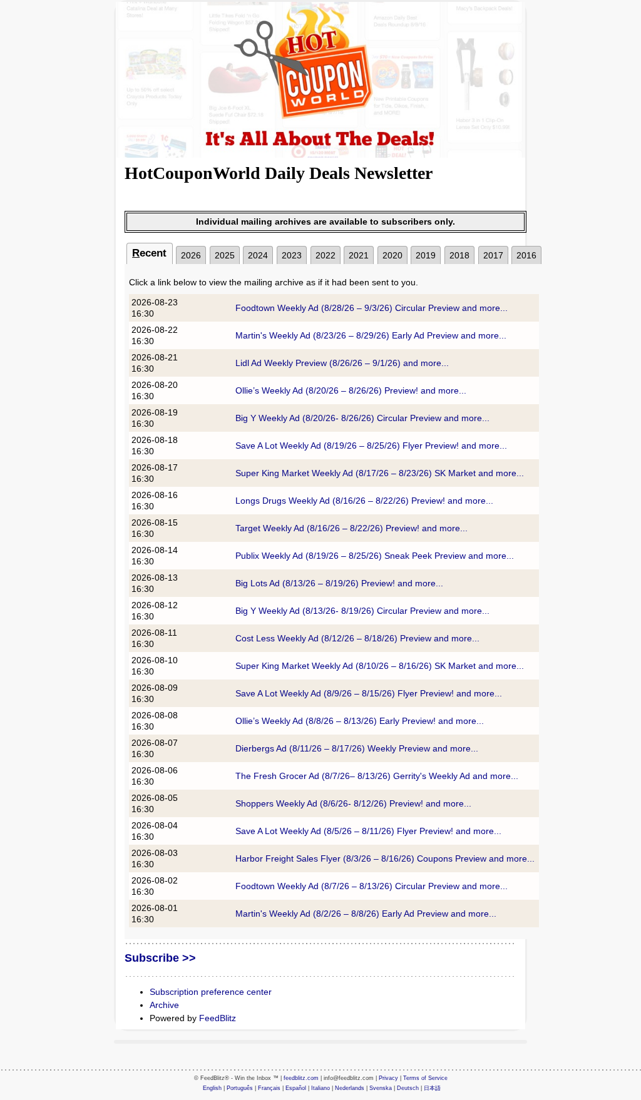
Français (269, 1088)
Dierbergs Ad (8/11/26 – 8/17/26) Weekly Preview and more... (356, 748)
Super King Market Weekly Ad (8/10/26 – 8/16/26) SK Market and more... (379, 666)
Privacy (388, 1078)
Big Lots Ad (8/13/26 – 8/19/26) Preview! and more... (339, 583)
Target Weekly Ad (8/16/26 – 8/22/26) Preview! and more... (351, 528)
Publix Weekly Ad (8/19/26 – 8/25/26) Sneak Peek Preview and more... (374, 556)
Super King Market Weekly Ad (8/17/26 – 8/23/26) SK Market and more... (379, 473)
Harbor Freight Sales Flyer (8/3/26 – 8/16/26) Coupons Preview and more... (385, 858)
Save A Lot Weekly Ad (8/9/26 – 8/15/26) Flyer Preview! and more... (368, 693)
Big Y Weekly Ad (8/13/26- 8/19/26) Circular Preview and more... (362, 611)
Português (240, 1088)
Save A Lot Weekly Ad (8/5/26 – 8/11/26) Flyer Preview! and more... (368, 831)
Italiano (320, 1088)
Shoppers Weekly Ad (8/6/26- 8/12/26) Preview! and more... (353, 803)
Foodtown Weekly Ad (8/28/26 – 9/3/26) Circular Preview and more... (371, 308)
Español (295, 1088)
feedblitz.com (301, 1078)
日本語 (432, 1088)
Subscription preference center (211, 992)
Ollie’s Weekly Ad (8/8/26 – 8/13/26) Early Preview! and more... (359, 721)
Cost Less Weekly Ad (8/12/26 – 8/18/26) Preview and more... (357, 638)
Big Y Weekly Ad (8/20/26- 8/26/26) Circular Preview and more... (362, 418)
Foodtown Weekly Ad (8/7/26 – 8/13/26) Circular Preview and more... (371, 886)
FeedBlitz (217, 1018)
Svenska (380, 1088)
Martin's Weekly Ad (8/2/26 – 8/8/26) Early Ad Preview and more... (365, 914)
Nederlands (349, 1088)
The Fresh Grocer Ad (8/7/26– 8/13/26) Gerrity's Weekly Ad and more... (376, 776)
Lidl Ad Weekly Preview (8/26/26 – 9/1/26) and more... (342, 363)
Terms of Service (425, 1078)
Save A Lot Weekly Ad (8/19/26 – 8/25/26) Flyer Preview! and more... (371, 446)
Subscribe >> (160, 958)
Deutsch (408, 1088)
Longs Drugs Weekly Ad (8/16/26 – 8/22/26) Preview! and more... (364, 501)
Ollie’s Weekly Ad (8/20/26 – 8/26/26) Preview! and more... (350, 390)
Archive (164, 1005)
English (212, 1088)
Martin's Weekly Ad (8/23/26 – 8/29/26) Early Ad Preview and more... (370, 335)
